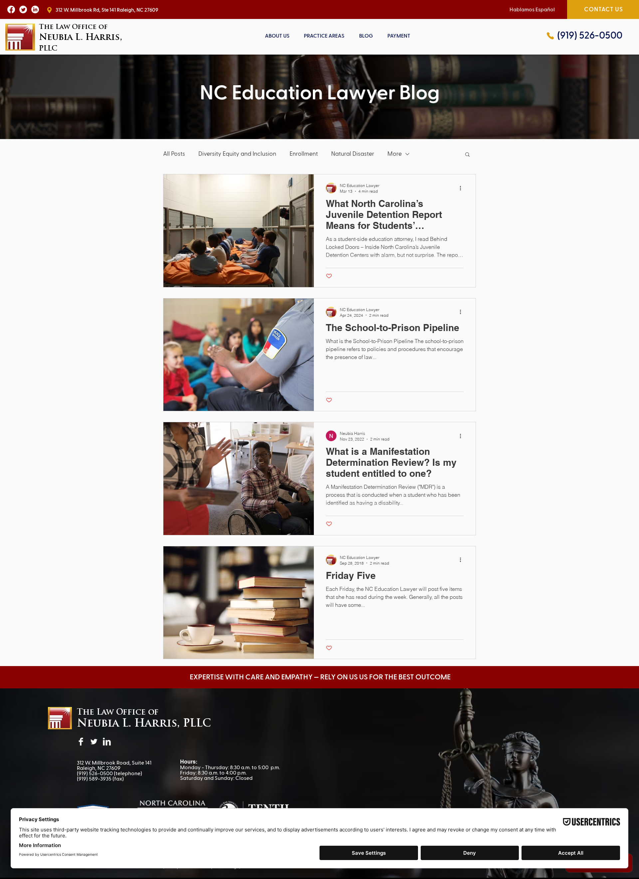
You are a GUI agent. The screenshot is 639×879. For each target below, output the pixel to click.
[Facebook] (81, 742)
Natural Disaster (352, 154)
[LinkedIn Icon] (35, 9)
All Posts (174, 154)
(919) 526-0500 (95, 773)
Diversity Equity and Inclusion (237, 154)
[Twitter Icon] (23, 9)
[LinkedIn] (107, 742)
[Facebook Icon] (11, 9)
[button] (324, 36)
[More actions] (463, 188)
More (394, 154)
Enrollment (304, 154)
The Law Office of (118, 713)
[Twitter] (94, 742)
